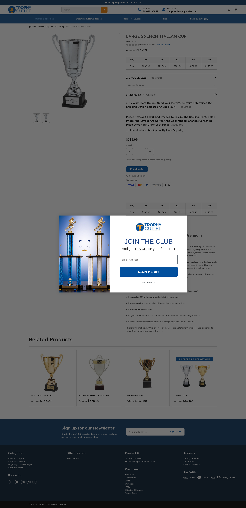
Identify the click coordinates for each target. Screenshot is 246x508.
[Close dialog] (184, 218)
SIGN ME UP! (148, 272)
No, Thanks (148, 282)
